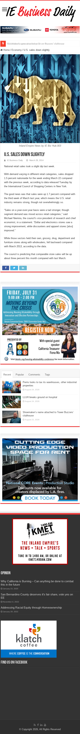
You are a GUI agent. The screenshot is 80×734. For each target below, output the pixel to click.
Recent (7, 374)
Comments (34, 374)
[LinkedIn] (41, 725)
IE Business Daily (15, 160)
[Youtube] (45, 725)
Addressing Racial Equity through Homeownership (31, 607)
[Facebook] (38, 725)
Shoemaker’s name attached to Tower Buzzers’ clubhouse (35, 43)
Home (6, 50)
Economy (17, 50)
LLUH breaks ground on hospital (40, 397)
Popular (20, 374)
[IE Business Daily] (40, 12)
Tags (47, 374)
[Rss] (34, 725)
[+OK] (40, 29)
